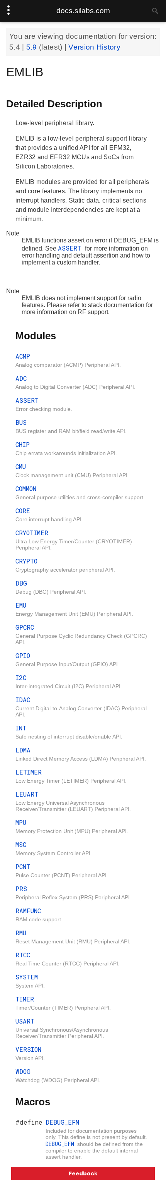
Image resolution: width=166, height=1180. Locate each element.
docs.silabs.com (83, 11)
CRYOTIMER (31, 533)
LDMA (22, 750)
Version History (94, 47)
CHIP (22, 444)
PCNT (22, 866)
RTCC (22, 955)
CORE (22, 511)
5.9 (32, 47)
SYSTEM (26, 977)
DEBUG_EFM (62, 1122)
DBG (21, 583)
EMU (20, 605)
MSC (20, 844)
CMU (20, 466)
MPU (20, 822)
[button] (83, 1173)
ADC (21, 378)
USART (24, 1021)
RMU (20, 933)
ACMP (22, 356)
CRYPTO (26, 561)
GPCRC (24, 627)
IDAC (22, 700)
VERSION (28, 1049)
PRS (21, 889)
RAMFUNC (28, 911)
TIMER (24, 999)
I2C (20, 677)
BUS (21, 422)
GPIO (22, 655)
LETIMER (28, 772)
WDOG (22, 1071)
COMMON (25, 488)
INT (20, 728)
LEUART (26, 794)
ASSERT (71, 248)
